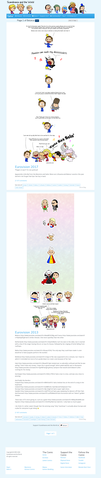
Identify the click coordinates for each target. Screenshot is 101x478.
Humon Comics (29, 469)
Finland (43, 417)
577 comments (21, 181)
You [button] (63, 16)
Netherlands (19, 419)
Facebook (81, 457)
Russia (78, 185)
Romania (54, 417)
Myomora (27, 467)
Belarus (36, 185)
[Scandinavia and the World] (20, 7)
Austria (54, 185)
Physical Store (65, 460)
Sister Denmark (51, 419)
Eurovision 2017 (26, 167)
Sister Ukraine (19, 187)
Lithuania (42, 185)
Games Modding (47, 469)
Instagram (81, 463)
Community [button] (56, 16)
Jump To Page (72, 20)
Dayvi (8, 467)
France (60, 417)
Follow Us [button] (72, 16)
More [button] (35, 16)
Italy (82, 417)
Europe (25, 185)
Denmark (72, 185)
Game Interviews (66, 467)
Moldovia (72, 417)
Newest (19, 16)
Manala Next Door (84, 467)
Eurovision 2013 (26, 332)
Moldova (48, 185)
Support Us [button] (44, 16)
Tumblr (81, 460)
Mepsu (44, 467)
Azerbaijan (33, 419)
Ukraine (30, 185)
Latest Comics (47, 460)
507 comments (21, 412)
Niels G (8, 469)
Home (44, 455)
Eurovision (26, 419)
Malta (77, 417)
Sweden (60, 185)
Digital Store (64, 463)
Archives (28, 16)
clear (37, 20)
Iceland (48, 417)
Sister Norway (41, 419)
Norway (66, 185)
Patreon (64, 425)
